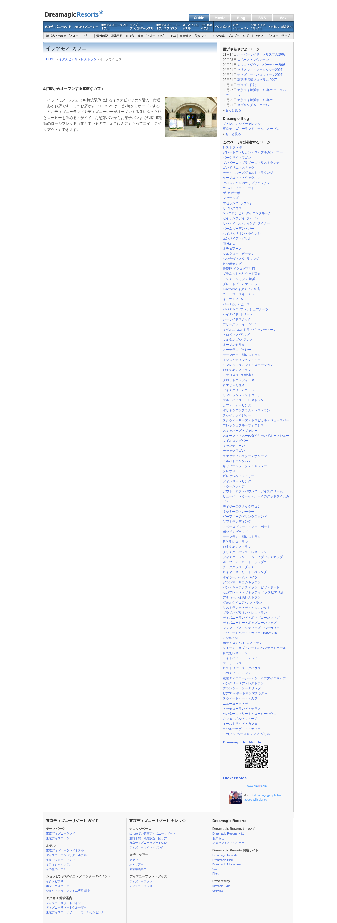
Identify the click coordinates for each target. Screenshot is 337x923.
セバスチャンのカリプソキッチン (246, 183)
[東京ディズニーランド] (58, 30)
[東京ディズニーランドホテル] (114, 30)
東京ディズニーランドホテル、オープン (251, 129)
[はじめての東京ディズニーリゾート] (69, 38)
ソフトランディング (237, 521)
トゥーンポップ (234, 486)
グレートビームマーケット (242, 284)
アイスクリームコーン (238, 390)
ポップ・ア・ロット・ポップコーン (248, 562)
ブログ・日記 (246, 85)
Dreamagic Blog (222, 859)
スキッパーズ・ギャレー (240, 431)
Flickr (216, 873)
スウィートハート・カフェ (242, 698)
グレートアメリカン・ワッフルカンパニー (253, 152)
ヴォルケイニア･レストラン (242, 602)
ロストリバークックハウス (242, 668)
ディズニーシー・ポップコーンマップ (249, 622)
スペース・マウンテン (253, 60)
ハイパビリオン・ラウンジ (242, 233)
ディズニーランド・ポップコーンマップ (251, 617)
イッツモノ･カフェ (236, 299)
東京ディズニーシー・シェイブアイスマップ (254, 678)
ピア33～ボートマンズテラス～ (245, 693)
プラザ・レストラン (237, 663)
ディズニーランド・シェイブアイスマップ (253, 557)
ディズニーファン (140, 881)
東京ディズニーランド (60, 833)
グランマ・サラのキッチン (242, 582)
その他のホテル (56, 869)
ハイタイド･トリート (238, 314)
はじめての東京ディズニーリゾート (152, 833)
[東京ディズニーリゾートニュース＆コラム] (240, 20)
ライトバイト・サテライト (242, 658)
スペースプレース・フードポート (246, 527)
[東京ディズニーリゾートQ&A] (157, 38)
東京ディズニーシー (59, 838)
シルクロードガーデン (238, 254)
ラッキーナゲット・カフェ (242, 729)
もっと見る (233, 110)
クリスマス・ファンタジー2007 (260, 70)
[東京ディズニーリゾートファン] (245, 38)
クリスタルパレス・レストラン (245, 552)
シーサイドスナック (237, 319)
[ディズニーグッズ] (279, 38)
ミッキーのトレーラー (238, 511)
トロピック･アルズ (236, 334)
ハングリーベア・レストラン (243, 683)
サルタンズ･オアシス (238, 339)
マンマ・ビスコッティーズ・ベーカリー (251, 628)
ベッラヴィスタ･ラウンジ (241, 259)
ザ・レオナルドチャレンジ (242, 124)
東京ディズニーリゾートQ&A (148, 842)
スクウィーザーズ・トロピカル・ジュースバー (256, 420)
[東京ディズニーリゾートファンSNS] (261, 20)
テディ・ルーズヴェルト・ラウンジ (248, 173)
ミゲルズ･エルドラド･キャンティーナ (249, 329)
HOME (51, 59)
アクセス (135, 859)
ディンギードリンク (237, 481)
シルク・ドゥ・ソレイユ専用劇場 (68, 890)
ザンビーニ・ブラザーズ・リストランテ (251, 163)
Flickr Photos (235, 778)
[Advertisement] (130, 72)
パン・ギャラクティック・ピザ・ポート (251, 587)
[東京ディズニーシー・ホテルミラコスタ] (168, 30)
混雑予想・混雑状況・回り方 (148, 838)
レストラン (89, 59)
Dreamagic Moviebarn (226, 864)
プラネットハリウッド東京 (242, 274)
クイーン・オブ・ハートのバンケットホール (254, 648)
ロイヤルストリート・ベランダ (245, 572)
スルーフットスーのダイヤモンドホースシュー (256, 436)
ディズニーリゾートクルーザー (66, 907)
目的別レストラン (235, 542)
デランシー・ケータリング (242, 688)
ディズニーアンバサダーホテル (66, 855)
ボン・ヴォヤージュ (59, 885)
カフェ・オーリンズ (237, 405)
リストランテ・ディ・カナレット (246, 607)
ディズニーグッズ (140, 885)
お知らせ (218, 838)
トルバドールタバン (237, 461)
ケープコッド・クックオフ (242, 178)
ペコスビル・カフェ (237, 673)
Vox (214, 869)
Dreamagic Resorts (224, 855)
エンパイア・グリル (237, 238)
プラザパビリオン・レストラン (245, 612)
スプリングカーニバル (253, 105)
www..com (257, 785)
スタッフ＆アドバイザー (228, 842)
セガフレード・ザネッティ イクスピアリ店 (253, 592)
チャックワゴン (234, 451)
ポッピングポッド (235, 532)
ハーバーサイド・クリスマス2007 (261, 54)
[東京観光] (185, 38)
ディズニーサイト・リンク (146, 847)
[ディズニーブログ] (283, 20)
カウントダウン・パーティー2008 (261, 65)
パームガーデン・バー (238, 228)
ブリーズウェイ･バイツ (239, 324)
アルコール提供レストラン (242, 597)
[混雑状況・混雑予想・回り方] (115, 38)
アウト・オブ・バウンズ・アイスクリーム (253, 491)
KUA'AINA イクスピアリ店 (241, 289)
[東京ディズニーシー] (86, 30)
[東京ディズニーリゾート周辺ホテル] (207, 30)
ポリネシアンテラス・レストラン (246, 410)
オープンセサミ (234, 344)
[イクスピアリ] (223, 30)
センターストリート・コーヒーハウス (249, 714)
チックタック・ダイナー (240, 567)
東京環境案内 (138, 869)
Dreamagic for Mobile (242, 742)
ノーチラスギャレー (237, 349)
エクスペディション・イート (243, 360)
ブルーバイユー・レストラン (243, 400)
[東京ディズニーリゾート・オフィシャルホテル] (190, 30)
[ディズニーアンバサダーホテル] (142, 30)
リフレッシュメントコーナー (243, 395)
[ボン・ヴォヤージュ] (241, 30)
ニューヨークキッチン (238, 294)
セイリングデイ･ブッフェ (241, 218)
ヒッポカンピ (232, 264)
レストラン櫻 (232, 147)
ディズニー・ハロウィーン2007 (260, 75)
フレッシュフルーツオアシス (243, 425)
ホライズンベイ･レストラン (242, 643)
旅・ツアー (136, 864)
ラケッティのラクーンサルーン (245, 456)
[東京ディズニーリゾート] (76, 20)
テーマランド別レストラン (242, 537)
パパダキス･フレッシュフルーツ (246, 309)
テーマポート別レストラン (242, 355)
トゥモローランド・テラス (242, 709)
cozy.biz (217, 890)
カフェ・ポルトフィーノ (240, 719)
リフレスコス (232, 208)
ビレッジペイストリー (238, 476)
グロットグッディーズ (238, 380)
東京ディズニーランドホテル (65, 850)
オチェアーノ (232, 248)
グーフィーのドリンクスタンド (245, 516)
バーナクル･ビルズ (236, 304)
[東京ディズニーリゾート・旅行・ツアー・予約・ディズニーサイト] (202, 38)
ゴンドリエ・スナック (238, 168)
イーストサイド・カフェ (240, 724)
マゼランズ (231, 198)
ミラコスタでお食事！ (238, 375)
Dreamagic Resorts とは (228, 833)
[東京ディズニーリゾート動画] (219, 20)
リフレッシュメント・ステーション (248, 365)
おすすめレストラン (237, 370)
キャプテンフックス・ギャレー (245, 466)
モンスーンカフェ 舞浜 (239, 279)
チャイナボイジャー (237, 415)
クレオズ (229, 471)
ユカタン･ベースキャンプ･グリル (246, 734)
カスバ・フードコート (238, 188)
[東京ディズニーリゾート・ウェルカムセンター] (287, 30)
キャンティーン (234, 446)
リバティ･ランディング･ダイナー (246, 223)
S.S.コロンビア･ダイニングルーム (247, 213)
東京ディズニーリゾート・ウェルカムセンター (76, 912)
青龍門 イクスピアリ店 (239, 269)
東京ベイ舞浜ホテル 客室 (255, 100)
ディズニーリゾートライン (63, 903)
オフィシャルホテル (59, 864)
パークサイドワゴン (237, 158)
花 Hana (229, 243)
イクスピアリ (68, 59)
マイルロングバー (235, 441)
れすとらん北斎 (234, 385)
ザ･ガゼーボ (231, 193)
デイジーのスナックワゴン (242, 506)
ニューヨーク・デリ (237, 704)
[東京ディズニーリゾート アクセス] (273, 30)
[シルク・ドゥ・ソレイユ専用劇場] (258, 30)
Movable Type (221, 885)
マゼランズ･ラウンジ (238, 203)
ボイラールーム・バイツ (240, 577)
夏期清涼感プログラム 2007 (257, 80)
